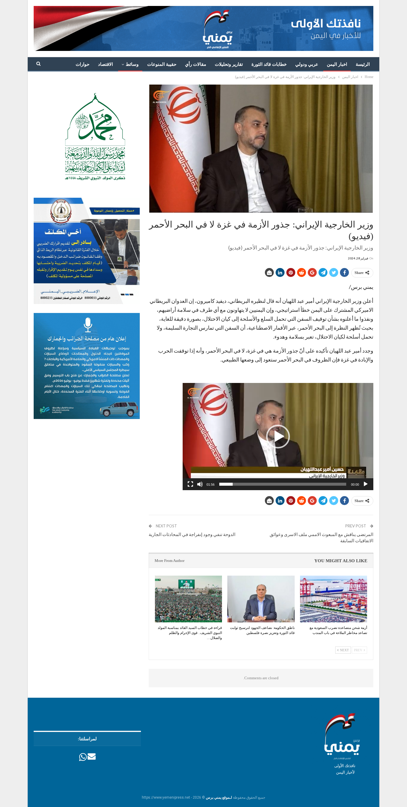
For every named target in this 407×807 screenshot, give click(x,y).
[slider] (282, 484)
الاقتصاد (105, 64)
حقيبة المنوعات (161, 64)
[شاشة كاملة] (190, 484)
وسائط (132, 64)
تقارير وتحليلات (229, 64)
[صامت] (200, 484)
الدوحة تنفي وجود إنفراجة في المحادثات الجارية (192, 534)
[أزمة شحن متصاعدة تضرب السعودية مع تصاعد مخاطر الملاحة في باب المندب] (333, 599)
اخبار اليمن (337, 64)
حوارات (82, 64)
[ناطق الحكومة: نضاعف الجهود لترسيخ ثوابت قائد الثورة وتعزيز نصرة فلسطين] (260, 599)
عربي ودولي (306, 64)
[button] (278, 436)
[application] (278, 436)
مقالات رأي (195, 64)
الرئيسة (363, 64)
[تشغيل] (366, 484)
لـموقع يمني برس (219, 797)
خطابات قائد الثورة (269, 64)
